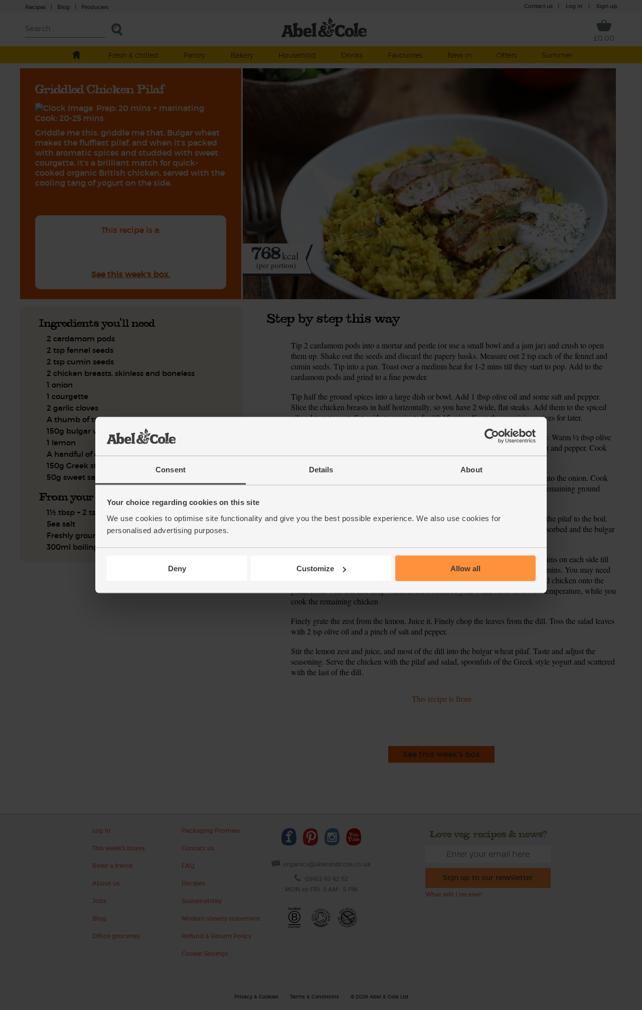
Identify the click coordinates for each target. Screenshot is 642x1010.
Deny (177, 568)
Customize (315, 568)
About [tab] (471, 469)
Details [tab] (321, 469)
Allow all (465, 568)
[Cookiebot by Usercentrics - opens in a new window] (492, 436)
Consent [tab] (170, 469)
